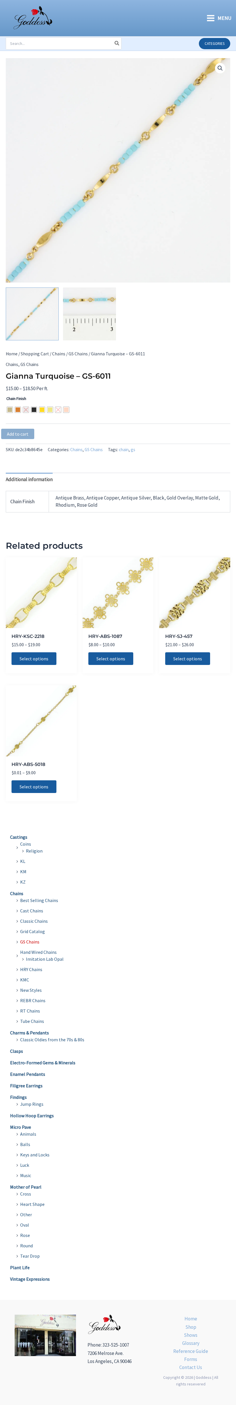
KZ (23, 882)
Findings (18, 1097)
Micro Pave (20, 1127)
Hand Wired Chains (38, 952)
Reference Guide (190, 1351)
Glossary (190, 1343)
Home (12, 354)
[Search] (117, 43)
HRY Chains (31, 969)
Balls (25, 1144)
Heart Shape (32, 1204)
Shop (190, 1327)
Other (26, 1214)
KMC (24, 980)
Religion (34, 851)
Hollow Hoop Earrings (32, 1115)
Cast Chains (31, 911)
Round (26, 1245)
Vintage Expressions (30, 1279)
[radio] (10, 410)
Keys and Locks (35, 1155)
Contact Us (190, 1367)
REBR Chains (32, 1000)
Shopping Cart (35, 354)
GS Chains (78, 354)
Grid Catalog (32, 931)
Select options (34, 658)
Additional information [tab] (29, 479)
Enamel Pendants (27, 1074)
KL (22, 861)
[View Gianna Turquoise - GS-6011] (32, 313)
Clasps (16, 1051)
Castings (18, 837)
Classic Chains (34, 921)
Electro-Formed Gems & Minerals (42, 1062)
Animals (28, 1134)
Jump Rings (31, 1104)
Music (25, 1175)
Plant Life (20, 1267)
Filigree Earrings (26, 1085)
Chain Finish (16, 398)
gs (133, 449)
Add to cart (17, 434)
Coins (25, 844)
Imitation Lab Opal (45, 959)
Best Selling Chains (39, 900)
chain (124, 449)
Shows (190, 1335)
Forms (190, 1359)
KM (23, 871)
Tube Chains (32, 1021)
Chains (58, 354)
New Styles (31, 990)
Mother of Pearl (25, 1187)
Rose (25, 1235)
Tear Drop (30, 1256)
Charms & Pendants (29, 1033)
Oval (24, 1225)
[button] (214, 43)
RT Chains (30, 1011)
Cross (25, 1194)
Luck (24, 1165)
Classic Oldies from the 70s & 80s (52, 1039)
